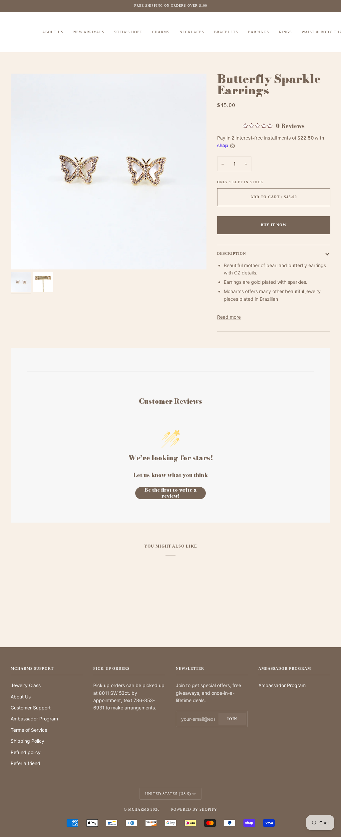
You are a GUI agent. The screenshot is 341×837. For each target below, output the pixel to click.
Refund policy (26, 752)
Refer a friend (25, 763)
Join (232, 719)
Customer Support (31, 707)
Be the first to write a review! (171, 493)
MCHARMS (138, 809)
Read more (229, 317)
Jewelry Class (26, 685)
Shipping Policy (27, 741)
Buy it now (274, 225)
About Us (21, 696)
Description (231, 253)
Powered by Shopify (194, 809)
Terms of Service (29, 730)
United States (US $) (168, 794)
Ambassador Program (34, 718)
